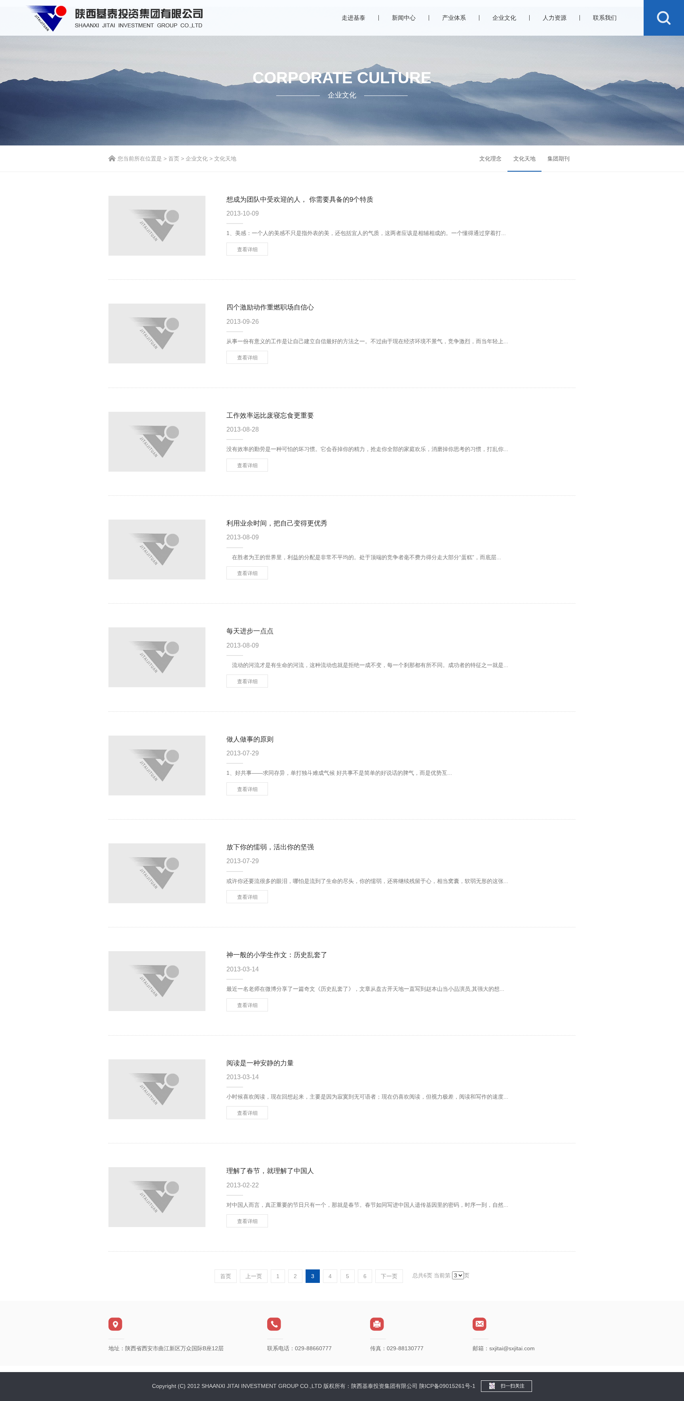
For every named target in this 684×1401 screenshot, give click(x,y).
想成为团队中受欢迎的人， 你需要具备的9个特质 (299, 199)
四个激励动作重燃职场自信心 (270, 307)
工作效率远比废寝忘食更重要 (270, 415)
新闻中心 (404, 17)
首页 (173, 158)
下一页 (389, 1276)
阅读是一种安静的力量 (260, 1063)
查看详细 (247, 249)
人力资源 (554, 17)
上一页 (253, 1276)
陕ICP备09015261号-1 (447, 1386)
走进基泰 (353, 17)
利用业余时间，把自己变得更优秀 (276, 523)
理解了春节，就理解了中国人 (270, 1171)
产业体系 (454, 17)
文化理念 (490, 158)
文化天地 (524, 158)
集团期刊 (558, 158)
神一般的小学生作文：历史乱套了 (276, 955)
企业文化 (504, 17)
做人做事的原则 (250, 739)
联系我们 (605, 17)
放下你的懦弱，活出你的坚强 (270, 847)
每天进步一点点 (250, 631)
